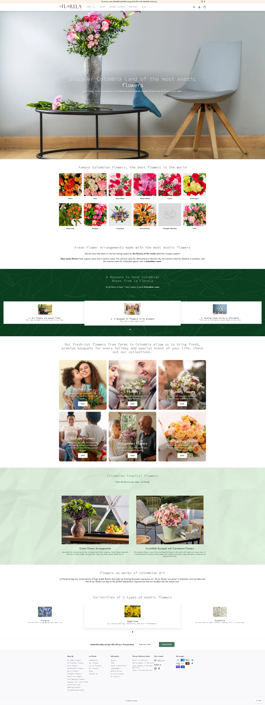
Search (113, 660)
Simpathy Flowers (74, 674)
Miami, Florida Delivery (142, 670)
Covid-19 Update (117, 674)
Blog (144, 7)
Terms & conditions (118, 666)
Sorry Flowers (73, 671)
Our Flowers (94, 663)
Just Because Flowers (76, 679)
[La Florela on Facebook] (159, 668)
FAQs (112, 663)
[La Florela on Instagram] (155, 668)
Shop (83, 404)
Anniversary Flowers (75, 663)
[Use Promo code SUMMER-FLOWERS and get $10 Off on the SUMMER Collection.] (129, 1)
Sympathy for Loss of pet (77, 682)
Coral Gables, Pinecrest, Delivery (142, 666)
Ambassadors (115, 668)
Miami (102, 7)
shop (132, 404)
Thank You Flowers (74, 676)
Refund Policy (116, 671)
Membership (93, 660)
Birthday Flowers (74, 660)
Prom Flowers (72, 666)
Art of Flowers (95, 666)
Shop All (91, 7)
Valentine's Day (73, 685)
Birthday (133, 7)
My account (115, 676)
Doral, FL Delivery (140, 660)
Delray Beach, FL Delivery (143, 663)
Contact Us (93, 674)
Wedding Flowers (73, 687)
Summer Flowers (117, 7)
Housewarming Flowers (76, 690)
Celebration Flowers (75, 668)
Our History (94, 668)
